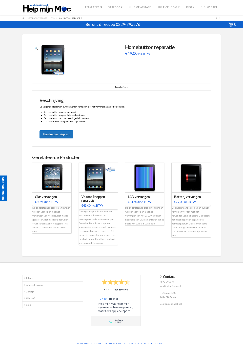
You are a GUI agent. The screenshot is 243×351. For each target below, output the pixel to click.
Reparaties (83, 343)
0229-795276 (128, 24)
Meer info (54, 187)
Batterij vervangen (187, 197)
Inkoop (29, 278)
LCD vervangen (139, 197)
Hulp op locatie (133, 343)
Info (147, 343)
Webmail (30, 298)
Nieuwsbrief (158, 343)
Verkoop (96, 343)
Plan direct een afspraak (56, 134)
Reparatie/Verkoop (37, 18)
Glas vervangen (46, 197)
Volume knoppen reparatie (93, 198)
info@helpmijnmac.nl (170, 286)
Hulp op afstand (112, 343)
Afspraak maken (34, 285)
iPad (52, 18)
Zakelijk (30, 291)
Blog (28, 304)
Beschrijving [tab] (121, 87)
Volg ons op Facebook (171, 303)
